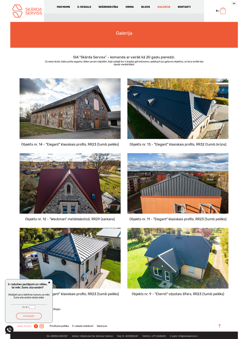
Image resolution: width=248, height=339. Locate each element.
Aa (234, 3)
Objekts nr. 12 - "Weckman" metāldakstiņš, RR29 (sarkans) (70, 219)
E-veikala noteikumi (82, 326)
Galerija (163, 6)
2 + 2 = (25, 307)
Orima (130, 6)
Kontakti (184, 6)
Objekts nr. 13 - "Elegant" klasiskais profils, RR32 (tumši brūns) (178, 144)
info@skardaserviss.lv (188, 336)
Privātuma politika (59, 326)
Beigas (56, 309)
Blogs (145, 6)
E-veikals (84, 6)
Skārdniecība (108, 6)
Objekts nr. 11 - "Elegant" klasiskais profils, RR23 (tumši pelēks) (178, 219)
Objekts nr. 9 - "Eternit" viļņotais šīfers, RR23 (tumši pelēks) (178, 294)
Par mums (63, 6)
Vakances (102, 326)
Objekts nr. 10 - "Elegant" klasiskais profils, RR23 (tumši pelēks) (70, 294)
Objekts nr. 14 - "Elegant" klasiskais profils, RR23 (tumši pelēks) (70, 144)
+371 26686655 (158, 336)
